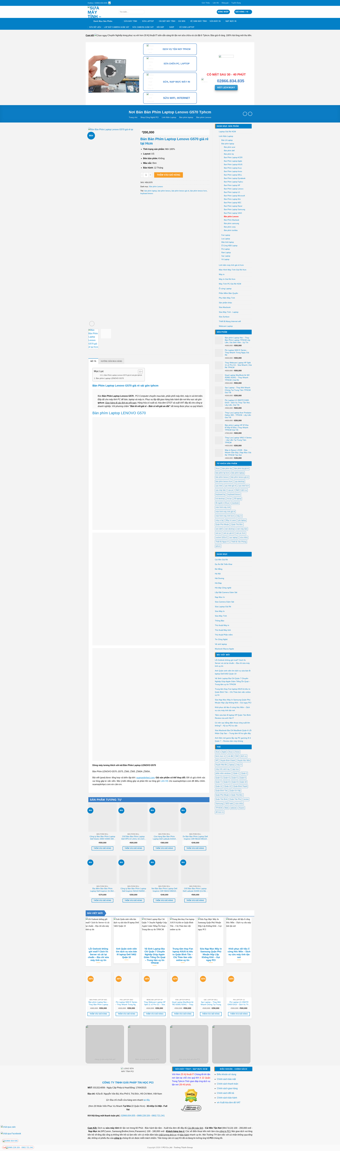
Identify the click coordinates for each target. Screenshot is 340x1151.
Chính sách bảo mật (226, 1079)
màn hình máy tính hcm (225, 516)
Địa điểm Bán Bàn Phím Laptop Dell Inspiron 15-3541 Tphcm (102, 889)
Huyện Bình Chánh (228, 760)
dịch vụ (244, 490)
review (246, 799)
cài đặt (230, 756)
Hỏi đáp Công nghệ (223, 588)
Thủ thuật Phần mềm (224, 635)
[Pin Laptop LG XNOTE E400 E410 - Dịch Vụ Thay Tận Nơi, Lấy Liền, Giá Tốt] (239, 984)
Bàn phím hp (229, 154)
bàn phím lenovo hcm (224, 481)
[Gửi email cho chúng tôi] (248, 3)
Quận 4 (226, 778)
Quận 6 (243, 778)
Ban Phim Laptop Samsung (234, 210)
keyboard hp (220, 494)
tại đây (147, 1100)
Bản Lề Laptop (227, 140)
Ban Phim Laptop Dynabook (234, 178)
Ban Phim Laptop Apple (233, 161)
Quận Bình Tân (221, 791)
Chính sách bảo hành (227, 1098)
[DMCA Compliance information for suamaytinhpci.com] (191, 1108)
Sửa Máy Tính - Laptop (228, 312)
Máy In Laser (231, 520)
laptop (231, 765)
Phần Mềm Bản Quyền (228, 293)
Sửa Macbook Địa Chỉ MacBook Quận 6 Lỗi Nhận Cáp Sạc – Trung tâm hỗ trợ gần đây (233, 731)
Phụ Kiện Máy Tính (227, 298)
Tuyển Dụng (236, 3)
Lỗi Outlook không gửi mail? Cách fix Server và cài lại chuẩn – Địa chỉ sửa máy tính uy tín (232, 663)
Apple (224, 752)
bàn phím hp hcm (222, 473)
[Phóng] (91, 323)
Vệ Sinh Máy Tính (198, 21)
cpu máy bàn (221, 490)
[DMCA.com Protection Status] (191, 1095)
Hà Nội (218, 574)
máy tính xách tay (223, 769)
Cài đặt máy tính (195, 1128)
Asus (218, 468)
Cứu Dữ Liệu (95, 27)
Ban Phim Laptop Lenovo (233, 189)
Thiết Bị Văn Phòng (238, 542)
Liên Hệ (216, 3)
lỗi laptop (237, 499)
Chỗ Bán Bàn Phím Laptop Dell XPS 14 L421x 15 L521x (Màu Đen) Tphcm (133, 837)
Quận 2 (244, 773)
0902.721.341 (158, 1116)
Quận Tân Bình (221, 799)
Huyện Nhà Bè (221, 765)
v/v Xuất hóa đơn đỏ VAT (228, 1102)
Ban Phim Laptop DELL (233, 175)
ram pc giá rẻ (229, 533)
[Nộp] (142, 12)
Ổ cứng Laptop (225, 288)
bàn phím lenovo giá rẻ (239, 477)
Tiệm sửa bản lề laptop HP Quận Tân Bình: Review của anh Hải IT (233, 716)
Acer (217, 752)
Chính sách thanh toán (227, 1084)
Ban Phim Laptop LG (232, 192)
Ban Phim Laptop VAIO (233, 213)
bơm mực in (220, 756)
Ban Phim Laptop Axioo (233, 171)
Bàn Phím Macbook (231, 220)
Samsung (219, 804)
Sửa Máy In (215, 21)
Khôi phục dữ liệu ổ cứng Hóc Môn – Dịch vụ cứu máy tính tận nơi (232, 708)
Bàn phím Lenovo (203, 117)
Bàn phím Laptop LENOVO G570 (110, 378)
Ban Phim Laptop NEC (232, 203)
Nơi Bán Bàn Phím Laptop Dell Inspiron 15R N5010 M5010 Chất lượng (164, 889)
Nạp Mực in (94, 1131)
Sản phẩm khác (225, 303)
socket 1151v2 (221, 537)
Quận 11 (219, 786)
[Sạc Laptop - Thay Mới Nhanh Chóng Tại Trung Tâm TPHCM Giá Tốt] (211, 984)
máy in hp (219, 520)
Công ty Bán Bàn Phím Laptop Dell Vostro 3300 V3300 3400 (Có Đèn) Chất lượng (102, 837)
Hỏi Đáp (160, 27)
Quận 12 (228, 786)
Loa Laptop (225, 239)
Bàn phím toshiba (230, 230)
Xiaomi (241, 808)
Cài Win (181, 21)
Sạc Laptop (225, 256)
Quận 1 (236, 773)
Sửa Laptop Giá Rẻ (223, 606)
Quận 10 (243, 782)
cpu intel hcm (244, 486)
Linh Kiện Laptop (169, 117)
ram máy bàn (242, 529)
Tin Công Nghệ (221, 639)
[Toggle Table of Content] (139, 371)
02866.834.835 (128, 1116)
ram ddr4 (219, 529)
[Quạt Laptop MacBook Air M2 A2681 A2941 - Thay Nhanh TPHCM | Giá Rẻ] (183, 984)
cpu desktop (239, 481)
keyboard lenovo (234, 494)
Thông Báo (219, 621)
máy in (239, 516)
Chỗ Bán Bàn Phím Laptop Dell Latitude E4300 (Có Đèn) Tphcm (195, 889)
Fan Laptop (225, 235)
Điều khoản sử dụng (226, 1074)
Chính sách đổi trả (226, 1093)
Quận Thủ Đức (237, 524)
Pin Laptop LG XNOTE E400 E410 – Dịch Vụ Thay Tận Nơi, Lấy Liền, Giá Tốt (239, 1003)
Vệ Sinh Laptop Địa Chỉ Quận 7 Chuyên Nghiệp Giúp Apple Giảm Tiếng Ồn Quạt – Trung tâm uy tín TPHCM (232, 681)
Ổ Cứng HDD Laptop (229, 246)
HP (217, 760)
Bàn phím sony (230, 227)
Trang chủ (133, 117)
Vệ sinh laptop (186, 27)
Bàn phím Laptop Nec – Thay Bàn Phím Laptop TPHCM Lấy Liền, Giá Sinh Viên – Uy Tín (98, 1003)
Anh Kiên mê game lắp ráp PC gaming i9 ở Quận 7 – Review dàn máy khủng (233, 739)
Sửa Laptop (148, 21)
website (233, 808)
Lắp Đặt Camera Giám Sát (116, 27)
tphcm (218, 546)
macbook (235, 503)
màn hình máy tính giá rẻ (225, 512)
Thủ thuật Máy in (222, 625)
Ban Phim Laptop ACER (233, 157)
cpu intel (219, 486)
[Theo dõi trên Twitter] (246, 3)
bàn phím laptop (238, 473)
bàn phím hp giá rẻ (241, 468)
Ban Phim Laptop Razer (233, 206)
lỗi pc (227, 503)
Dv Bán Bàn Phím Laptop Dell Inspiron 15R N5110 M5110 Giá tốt (195, 837)
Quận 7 (218, 782)
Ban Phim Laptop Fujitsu (233, 182)
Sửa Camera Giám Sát (143, 27)
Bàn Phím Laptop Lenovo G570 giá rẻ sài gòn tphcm (123, 375)
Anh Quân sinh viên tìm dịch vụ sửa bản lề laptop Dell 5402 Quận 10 (232, 672)
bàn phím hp (227, 468)
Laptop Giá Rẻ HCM (227, 131)
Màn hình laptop (227, 242)
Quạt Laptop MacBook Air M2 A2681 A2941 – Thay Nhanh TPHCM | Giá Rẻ (183, 1003)
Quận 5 (234, 778)
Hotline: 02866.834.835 (97, 3)
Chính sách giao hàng (227, 1088)
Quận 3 (218, 778)
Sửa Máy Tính (130, 21)
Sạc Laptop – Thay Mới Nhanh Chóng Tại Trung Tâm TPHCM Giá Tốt (211, 1003)
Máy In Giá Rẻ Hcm (227, 279)
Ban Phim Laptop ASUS (233, 165)
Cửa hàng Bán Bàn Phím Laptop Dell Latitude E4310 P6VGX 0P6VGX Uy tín (164, 837)
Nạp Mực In (231, 21)
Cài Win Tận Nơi (213, 1128)
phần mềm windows (223, 773)
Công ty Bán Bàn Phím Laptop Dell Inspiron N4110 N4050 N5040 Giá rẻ (133, 889)
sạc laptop (233, 537)
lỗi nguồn (219, 503)
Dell (237, 490)
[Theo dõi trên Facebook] (243, 3)
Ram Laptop (226, 253)
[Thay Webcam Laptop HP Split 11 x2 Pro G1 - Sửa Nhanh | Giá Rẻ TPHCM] (154, 984)
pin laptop (242, 520)
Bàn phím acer (229, 147)
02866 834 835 (11, 1141)
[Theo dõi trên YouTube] (251, 3)
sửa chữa (243, 537)
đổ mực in (220, 812)
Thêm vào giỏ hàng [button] (102, 848)
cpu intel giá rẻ (230, 486)
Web (226, 808)
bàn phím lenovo (222, 477)
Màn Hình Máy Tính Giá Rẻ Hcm (232, 270)
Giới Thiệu (206, 3)
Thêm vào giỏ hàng (168, 175)
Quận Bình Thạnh (240, 786)
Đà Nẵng (218, 569)
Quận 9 (234, 782)
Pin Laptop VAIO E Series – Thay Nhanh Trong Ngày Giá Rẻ (126, 1003)
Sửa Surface (224, 317)
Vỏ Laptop (225, 259)
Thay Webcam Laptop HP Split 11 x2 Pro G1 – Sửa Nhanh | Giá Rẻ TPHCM (154, 1003)
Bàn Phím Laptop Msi (232, 199)
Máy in (221, 274)
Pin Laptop (225, 249)
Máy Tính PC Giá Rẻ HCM (230, 284)
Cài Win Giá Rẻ (221, 560)
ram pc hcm (240, 533)
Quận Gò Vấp (235, 791)
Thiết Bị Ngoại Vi (222, 542)
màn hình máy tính (223, 507)
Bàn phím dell (229, 151)
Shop (171, 27)
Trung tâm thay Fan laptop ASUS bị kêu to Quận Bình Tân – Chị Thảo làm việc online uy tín (233, 692)
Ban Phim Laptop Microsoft (234, 196)
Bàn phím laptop (186, 117)
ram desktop (230, 529)
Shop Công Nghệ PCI (150, 117)
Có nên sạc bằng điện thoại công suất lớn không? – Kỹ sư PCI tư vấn (232, 724)
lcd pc (229, 499)
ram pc (218, 533)
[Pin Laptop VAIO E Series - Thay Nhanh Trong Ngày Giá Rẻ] (126, 984)
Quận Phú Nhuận (222, 524)
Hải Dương (219, 578)
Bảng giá (225, 3)
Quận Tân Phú (235, 799)
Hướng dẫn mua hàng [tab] (111, 361)
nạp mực (235, 769)
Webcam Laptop (226, 326)
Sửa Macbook (225, 307)
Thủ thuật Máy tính (223, 630)
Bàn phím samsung (231, 223)
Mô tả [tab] (93, 361)
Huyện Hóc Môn (244, 760)
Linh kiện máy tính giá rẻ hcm (231, 265)
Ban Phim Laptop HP (232, 185)
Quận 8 (226, 782)
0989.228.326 (143, 1116)
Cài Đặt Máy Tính (167, 21)
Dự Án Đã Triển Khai (223, 564)
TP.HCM (219, 808)
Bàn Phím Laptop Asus (233, 168)
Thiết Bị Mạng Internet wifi (230, 321)
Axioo (237, 752)
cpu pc (230, 490)
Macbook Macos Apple (224, 649)
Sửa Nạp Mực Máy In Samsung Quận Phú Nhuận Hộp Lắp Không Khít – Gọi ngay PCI (233, 701)
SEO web (229, 804)
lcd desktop (220, 499)
